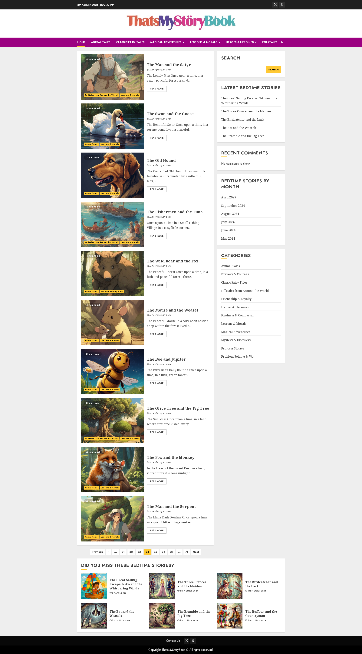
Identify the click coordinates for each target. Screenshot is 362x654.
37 (171, 552)
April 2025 (228, 197)
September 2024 (233, 206)
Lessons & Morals (203, 42)
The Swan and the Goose (170, 113)
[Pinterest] (282, 5)
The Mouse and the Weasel (172, 310)
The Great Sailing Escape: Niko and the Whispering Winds (126, 584)
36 (163, 552)
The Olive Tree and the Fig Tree (178, 408)
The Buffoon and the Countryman (261, 613)
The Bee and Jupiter (166, 359)
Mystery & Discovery (236, 340)
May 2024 (228, 238)
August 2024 (230, 214)
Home (81, 42)
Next (196, 552)
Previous (97, 552)
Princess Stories (232, 348)
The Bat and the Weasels (238, 128)
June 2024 (228, 230)
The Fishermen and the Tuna (175, 211)
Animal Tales (100, 42)
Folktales (270, 42)
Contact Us (173, 641)
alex (151, 70)
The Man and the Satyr (169, 64)
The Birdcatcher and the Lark (242, 119)
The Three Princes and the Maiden (246, 111)
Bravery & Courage (235, 274)
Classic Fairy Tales (130, 42)
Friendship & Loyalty (236, 299)
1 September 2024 (189, 591)
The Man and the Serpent (171, 506)
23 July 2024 (164, 70)
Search (230, 58)
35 (155, 552)
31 (123, 552)
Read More (156, 88)
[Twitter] (275, 5)
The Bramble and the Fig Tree (243, 136)
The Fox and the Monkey (170, 457)
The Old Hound (161, 160)
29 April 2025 (119, 593)
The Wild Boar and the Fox (173, 261)
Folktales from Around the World (101, 95)
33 (139, 552)
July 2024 (227, 222)
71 (186, 552)
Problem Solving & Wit (112, 291)
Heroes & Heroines (240, 42)
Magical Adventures (166, 42)
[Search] (282, 42)
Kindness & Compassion (238, 315)
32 (131, 552)
